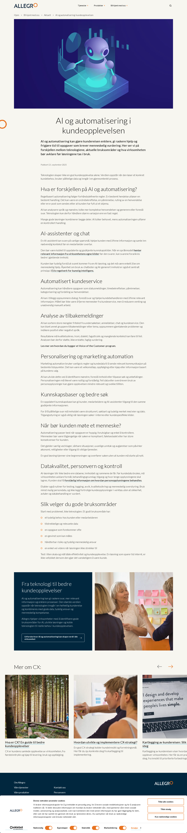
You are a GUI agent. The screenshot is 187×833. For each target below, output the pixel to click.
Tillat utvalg (166, 809)
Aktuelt (47, 15)
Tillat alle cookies (165, 802)
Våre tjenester (21, 787)
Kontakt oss (60, 787)
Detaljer (134, 828)
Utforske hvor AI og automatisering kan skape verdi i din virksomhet (51, 637)
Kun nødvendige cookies (166, 817)
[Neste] (170, 666)
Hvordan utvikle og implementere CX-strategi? (105, 742)
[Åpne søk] (170, 5)
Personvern (60, 792)
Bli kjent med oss (119, 5)
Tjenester (83, 5)
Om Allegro (19, 782)
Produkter (99, 5)
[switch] (73, 828)
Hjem (16, 15)
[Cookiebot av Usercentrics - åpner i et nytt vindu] (16, 828)
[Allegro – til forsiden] (26, 5)
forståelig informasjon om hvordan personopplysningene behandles (103, 480)
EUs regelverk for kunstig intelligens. (72, 270)
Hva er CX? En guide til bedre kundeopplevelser (25, 744)
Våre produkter (21, 792)
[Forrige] (159, 666)
